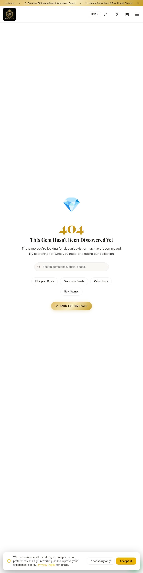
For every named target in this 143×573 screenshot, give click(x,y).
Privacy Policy (46, 564)
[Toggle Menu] (137, 14)
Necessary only (101, 561)
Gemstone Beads (74, 281)
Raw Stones (71, 291)
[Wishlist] (116, 14)
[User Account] (106, 14)
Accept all (126, 561)
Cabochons (101, 281)
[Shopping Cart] (127, 14)
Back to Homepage (73, 305)
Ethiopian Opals (44, 281)
